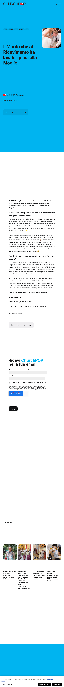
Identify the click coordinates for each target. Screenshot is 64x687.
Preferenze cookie (7, 684)
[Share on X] (19, 112)
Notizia (16, 29)
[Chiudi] (61, 678)
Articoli (5, 29)
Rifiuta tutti (57, 684)
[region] (32, 681)
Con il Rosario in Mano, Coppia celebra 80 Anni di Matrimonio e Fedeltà (39, 575)
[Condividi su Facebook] (6, 112)
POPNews (21, 29)
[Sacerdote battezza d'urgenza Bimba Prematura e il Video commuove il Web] (54, 552)
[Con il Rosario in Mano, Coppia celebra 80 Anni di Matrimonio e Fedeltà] (39, 552)
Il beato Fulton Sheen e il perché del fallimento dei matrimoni (28, 306)
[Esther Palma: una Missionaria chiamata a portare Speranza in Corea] (10, 552)
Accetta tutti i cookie (44, 684)
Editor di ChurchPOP (12, 94)
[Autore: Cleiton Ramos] (20, 558)
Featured (11, 29)
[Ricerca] (56, 4)
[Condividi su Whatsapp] (12, 112)
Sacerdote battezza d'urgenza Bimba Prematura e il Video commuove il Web (53, 576)
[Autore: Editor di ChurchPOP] (4, 95)
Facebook (12, 301)
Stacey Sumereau (21, 301)
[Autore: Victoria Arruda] (50, 558)
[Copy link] (25, 112)
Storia (27, 29)
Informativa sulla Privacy (34, 389)
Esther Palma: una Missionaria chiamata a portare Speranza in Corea (9, 575)
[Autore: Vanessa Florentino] (6, 558)
